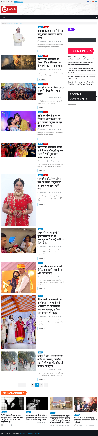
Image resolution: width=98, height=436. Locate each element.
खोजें (70, 29)
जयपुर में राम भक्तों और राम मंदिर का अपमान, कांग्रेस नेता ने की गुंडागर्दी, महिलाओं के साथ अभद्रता (50, 361)
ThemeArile (37, 433)
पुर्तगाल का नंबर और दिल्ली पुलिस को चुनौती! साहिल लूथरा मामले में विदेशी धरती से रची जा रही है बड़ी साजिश (36, 417)
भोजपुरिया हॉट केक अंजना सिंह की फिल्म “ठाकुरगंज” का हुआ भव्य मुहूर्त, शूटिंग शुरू (50, 184)
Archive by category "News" (15, 23)
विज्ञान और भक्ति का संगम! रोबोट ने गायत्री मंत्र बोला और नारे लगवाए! (50, 270)
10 (33, 385)
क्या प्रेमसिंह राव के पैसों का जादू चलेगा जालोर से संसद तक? (50, 34)
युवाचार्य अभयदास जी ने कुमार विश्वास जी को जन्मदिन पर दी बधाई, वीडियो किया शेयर (51, 238)
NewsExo (29, 433)
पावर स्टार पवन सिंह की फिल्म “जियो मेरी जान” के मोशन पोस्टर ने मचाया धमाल (50, 62)
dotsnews (43, 41)
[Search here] (96, 17)
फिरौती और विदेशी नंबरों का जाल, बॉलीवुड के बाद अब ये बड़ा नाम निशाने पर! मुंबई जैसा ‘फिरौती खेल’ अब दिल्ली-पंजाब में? (12, 418)
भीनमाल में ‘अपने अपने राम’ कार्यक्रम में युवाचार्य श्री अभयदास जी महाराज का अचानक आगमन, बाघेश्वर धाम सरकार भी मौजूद (50, 306)
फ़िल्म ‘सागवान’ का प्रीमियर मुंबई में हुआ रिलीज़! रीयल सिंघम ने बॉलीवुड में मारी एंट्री (85, 419)
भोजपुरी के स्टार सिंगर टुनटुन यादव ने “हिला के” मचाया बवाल (51, 91)
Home (4, 17)
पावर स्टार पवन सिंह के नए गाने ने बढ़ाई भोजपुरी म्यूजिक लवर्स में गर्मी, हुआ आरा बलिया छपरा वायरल (50, 152)
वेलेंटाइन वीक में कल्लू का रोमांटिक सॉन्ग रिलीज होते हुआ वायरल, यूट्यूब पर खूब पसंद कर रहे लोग (50, 120)
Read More (42, 51)
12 (41, 385)
